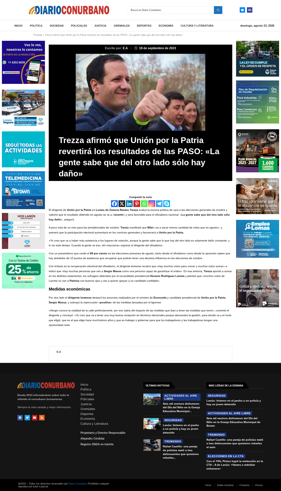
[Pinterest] (136, 203)
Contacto (244, 485)
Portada (37, 35)
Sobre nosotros (225, 485)
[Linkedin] (129, 203)
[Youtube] (34, 417)
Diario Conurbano (77, 483)
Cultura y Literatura (197, 25)
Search (218, 10)
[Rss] (42, 417)
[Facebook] (114, 203)
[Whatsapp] (144, 203)
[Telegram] (159, 203)
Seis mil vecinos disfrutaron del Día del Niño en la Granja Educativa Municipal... (181, 407)
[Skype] (166, 203)
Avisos (259, 485)
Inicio (18, 25)
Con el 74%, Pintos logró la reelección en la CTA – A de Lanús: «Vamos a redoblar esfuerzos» (234, 465)
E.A (125, 48)
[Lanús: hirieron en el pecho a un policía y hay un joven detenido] (152, 424)
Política (36, 25)
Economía (166, 25)
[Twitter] (27, 417)
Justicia (100, 25)
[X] (122, 203)
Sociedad (57, 25)
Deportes (144, 25)
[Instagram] (151, 203)
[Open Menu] (249, 10)
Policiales (79, 25)
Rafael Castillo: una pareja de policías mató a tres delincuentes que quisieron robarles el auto (234, 443)
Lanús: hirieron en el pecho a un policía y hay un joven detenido (181, 429)
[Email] (242, 10)
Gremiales (122, 25)
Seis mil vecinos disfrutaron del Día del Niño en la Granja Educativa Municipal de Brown (233, 422)
